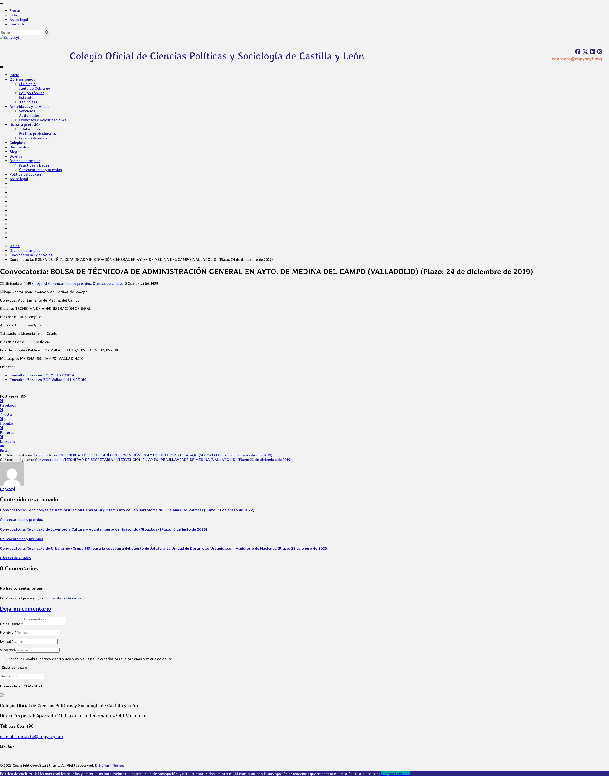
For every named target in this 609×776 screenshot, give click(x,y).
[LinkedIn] (592, 52)
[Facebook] (577, 52)
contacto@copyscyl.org (577, 59)
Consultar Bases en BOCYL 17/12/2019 (42, 375)
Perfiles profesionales (37, 133)
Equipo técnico (31, 93)
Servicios (27, 111)
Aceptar (388, 773)
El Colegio (27, 84)
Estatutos (27, 97)
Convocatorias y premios (40, 170)
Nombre (8, 632)
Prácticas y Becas (34, 165)
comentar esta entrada (66, 598)
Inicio (14, 75)
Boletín (16, 156)
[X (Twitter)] (585, 52)
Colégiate (17, 142)
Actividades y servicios (29, 106)
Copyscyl (39, 283)
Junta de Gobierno (34, 88)
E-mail (7, 641)
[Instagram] (599, 52)
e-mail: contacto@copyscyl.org (32, 736)
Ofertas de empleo (25, 160)
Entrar (15, 10)
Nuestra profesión (25, 124)
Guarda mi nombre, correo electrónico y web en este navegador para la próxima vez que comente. (89, 659)
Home (15, 246)
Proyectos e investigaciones (42, 120)
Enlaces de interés (34, 138)
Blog (13, 151)
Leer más (402, 773)
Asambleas (28, 102)
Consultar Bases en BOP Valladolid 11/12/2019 (48, 379)
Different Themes (109, 765)
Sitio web (8, 650)
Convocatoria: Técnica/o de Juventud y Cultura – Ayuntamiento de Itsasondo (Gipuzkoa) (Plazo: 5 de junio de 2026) (103, 529)
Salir (14, 15)
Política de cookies (25, 174)
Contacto (17, 24)
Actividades (29, 115)
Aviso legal (19, 19)
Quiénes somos (22, 79)
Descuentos (19, 147)
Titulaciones (29, 129)
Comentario (11, 624)
